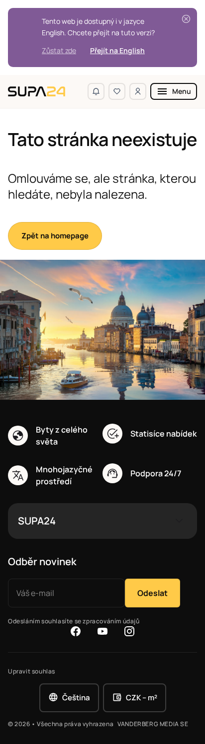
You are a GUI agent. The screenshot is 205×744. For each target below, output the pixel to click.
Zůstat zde (59, 50)
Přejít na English (117, 50)
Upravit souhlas (31, 671)
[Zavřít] (186, 19)
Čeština (76, 697)
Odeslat (152, 593)
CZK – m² (141, 697)
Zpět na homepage (55, 235)
